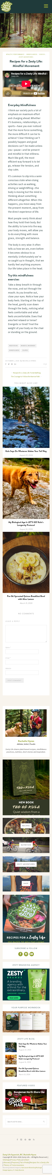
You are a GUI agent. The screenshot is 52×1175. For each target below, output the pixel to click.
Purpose (15, 1162)
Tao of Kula (24, 1162)
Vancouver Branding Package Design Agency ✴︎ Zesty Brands (22, 1169)
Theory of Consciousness (13, 1165)
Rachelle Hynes (29, 361)
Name (8, 647)
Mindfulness (32, 54)
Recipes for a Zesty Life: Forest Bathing (27, 373)
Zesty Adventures (26, 57)
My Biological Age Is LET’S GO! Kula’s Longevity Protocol (25, 524)
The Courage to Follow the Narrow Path (25, 376)
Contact (26, 1160)
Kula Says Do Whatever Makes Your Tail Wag (26, 451)
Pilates (25, 350)
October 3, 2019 (12, 361)
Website (8, 668)
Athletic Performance (15, 54)
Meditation (13, 346)
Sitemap (6, 1160)
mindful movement (28, 346)
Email (8, 658)
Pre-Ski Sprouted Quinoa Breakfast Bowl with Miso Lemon (26, 597)
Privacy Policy (16, 1160)
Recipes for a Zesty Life (39, 1162)
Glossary (7, 1162)
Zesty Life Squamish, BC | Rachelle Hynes (19, 1154)
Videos (42, 54)
